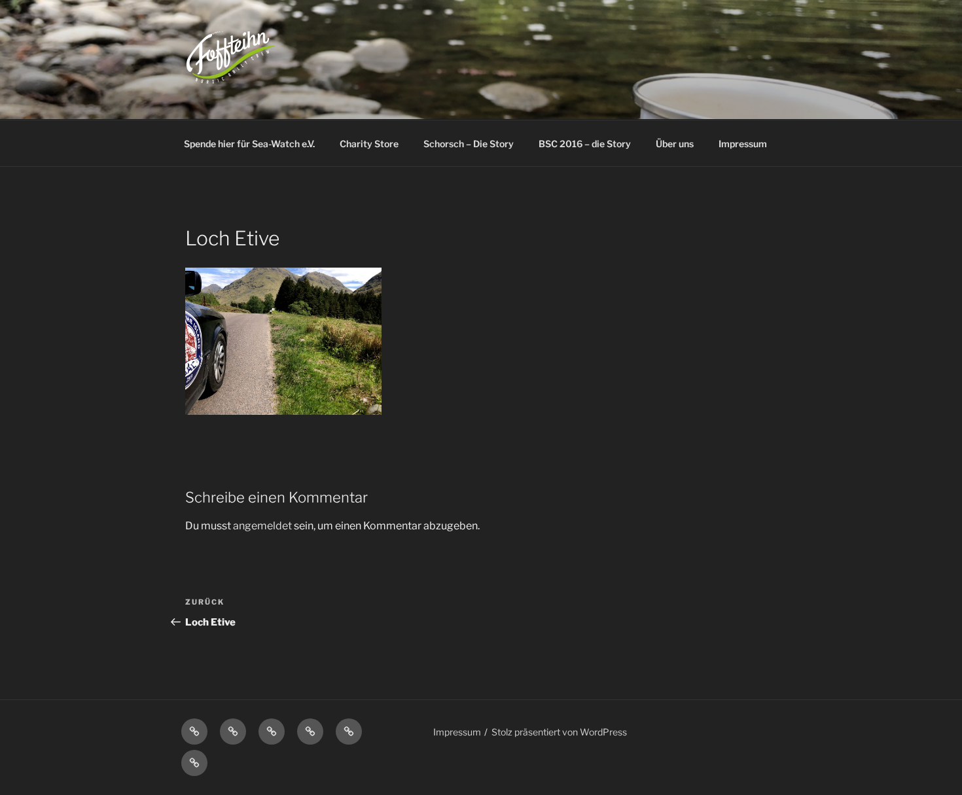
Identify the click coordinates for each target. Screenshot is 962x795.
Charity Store (369, 143)
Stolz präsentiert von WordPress (559, 731)
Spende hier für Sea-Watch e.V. (249, 143)
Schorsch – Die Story (468, 143)
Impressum (743, 143)
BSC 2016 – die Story (585, 143)
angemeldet (262, 526)
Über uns (675, 143)
